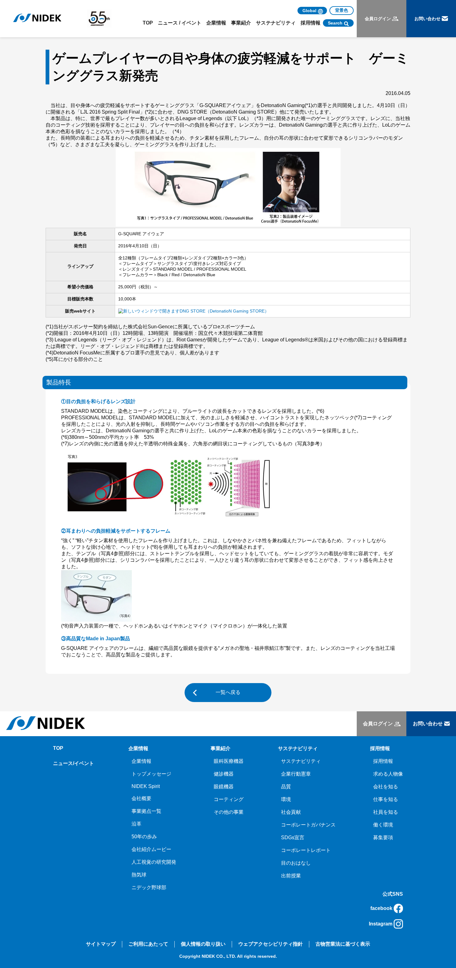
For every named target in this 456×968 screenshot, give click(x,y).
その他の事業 (229, 812)
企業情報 (141, 761)
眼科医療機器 (229, 761)
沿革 (136, 823)
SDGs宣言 (292, 837)
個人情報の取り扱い (203, 944)
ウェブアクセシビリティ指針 (270, 944)
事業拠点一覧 (146, 811)
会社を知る (385, 786)
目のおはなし (296, 863)
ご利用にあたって (148, 944)
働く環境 (383, 824)
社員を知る (385, 812)
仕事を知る (385, 799)
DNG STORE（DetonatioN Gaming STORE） (224, 310)
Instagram (380, 923)
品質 (286, 786)
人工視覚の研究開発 (154, 862)
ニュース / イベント (179, 22)
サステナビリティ (301, 761)
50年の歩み (144, 836)
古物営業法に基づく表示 (342, 944)
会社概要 (141, 798)
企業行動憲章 (296, 774)
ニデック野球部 (149, 887)
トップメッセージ (151, 774)
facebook (381, 908)
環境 (286, 799)
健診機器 (224, 774)
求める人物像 (388, 774)
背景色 (341, 10)
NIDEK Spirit (146, 786)
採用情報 (383, 761)
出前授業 (291, 875)
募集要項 (383, 837)
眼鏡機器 (224, 786)
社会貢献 (291, 812)
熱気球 (139, 874)
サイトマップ (101, 944)
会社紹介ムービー (151, 849)
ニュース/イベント (73, 763)
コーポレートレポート (306, 850)
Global (309, 10)
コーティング (229, 799)
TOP (148, 22)
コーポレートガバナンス (308, 824)
